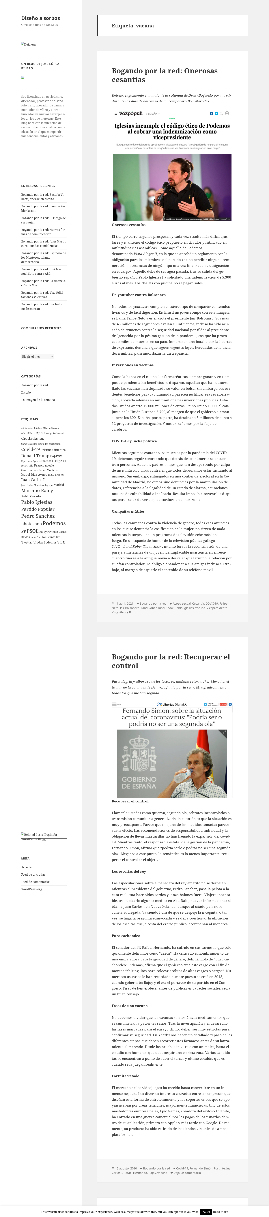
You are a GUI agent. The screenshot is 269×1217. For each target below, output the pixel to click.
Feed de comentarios (35, 882)
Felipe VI (60, 461)
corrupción (55, 443)
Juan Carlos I (33, 479)
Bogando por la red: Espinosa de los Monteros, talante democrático (43, 257)
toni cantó (48, 537)
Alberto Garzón (51, 428)
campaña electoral (54, 433)
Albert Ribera (28, 433)
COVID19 (212, 603)
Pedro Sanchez (38, 516)
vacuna (200, 608)
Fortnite (219, 1168)
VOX (61, 542)
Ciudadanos (32, 438)
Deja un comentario (187, 1173)
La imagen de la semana (38, 400)
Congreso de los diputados (34, 443)
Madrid (59, 485)
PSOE (33, 531)
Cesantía (198, 603)
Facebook (47, 461)
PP (23, 531)
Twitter (27, 542)
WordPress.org (31, 889)
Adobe (24, 428)
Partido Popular (38, 509)
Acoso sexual (182, 603)
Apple (41, 432)
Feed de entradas (33, 874)
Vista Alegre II (121, 612)
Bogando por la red (34, 385)
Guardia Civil (30, 470)
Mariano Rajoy (37, 490)
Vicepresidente (217, 608)
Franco (39, 465)
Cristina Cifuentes (53, 450)
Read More (220, 1212)
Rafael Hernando (135, 1173)
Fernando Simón (201, 1168)
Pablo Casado (31, 496)
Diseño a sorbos (40, 18)
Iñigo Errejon (56, 474)
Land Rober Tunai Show (157, 608)
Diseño (26, 392)
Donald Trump (35, 455)
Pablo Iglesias (36, 502)
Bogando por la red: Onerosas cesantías (165, 75)
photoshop (31, 523)
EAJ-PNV (56, 456)
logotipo (49, 485)
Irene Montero (48, 470)
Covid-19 (30, 449)
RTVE (24, 537)
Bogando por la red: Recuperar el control (171, 661)
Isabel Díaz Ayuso (34, 474)
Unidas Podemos (44, 542)
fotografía (27, 465)
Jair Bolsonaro (129, 608)
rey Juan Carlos (56, 531)
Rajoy (43, 531)
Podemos (54, 523)
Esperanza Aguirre (31, 461)
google (49, 465)
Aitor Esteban (35, 428)
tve (58, 537)
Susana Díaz (35, 537)
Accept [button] (206, 1212)
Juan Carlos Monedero (32, 485)
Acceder (27, 867)
